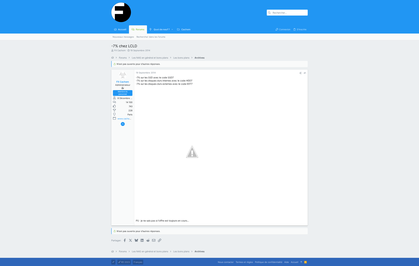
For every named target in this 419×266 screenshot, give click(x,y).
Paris (130, 114)
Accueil (294, 262)
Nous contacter (226, 262)
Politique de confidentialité (268, 262)
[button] (172, 29)
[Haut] (301, 262)
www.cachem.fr (126, 118)
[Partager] (300, 73)
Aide (286, 262)
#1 (305, 73)
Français (138, 262)
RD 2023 (125, 262)
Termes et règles (244, 262)
